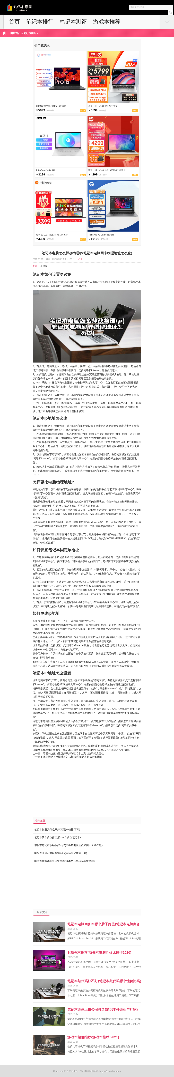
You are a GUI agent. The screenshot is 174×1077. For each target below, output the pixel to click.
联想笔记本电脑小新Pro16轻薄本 (51, 106)
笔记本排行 (39, 22)
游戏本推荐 (106, 22)
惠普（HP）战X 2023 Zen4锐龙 (102, 106)
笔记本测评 (73, 22)
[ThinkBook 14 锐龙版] (60, 166)
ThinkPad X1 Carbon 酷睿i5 (101, 235)
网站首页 (15, 33)
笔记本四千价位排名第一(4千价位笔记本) (57, 837)
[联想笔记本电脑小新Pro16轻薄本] (60, 101)
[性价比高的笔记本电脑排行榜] (26, 10)
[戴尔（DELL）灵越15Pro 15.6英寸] (60, 230)
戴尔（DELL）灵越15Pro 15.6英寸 (52, 235)
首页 (14, 22)
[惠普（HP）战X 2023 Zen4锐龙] (113, 101)
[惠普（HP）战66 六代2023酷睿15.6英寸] (113, 166)
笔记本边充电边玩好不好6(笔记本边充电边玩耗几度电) (74, 753)
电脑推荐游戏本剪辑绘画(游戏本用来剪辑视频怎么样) (64, 860)
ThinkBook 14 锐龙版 (45, 170)
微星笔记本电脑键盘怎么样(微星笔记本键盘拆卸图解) (73, 756)
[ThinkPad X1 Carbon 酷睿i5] (113, 230)
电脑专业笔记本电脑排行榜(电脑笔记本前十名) (60, 853)
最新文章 (42, 912)
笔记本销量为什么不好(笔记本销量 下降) (57, 829)
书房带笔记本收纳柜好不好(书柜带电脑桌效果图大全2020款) (68, 845)
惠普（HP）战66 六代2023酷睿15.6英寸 (106, 170)
